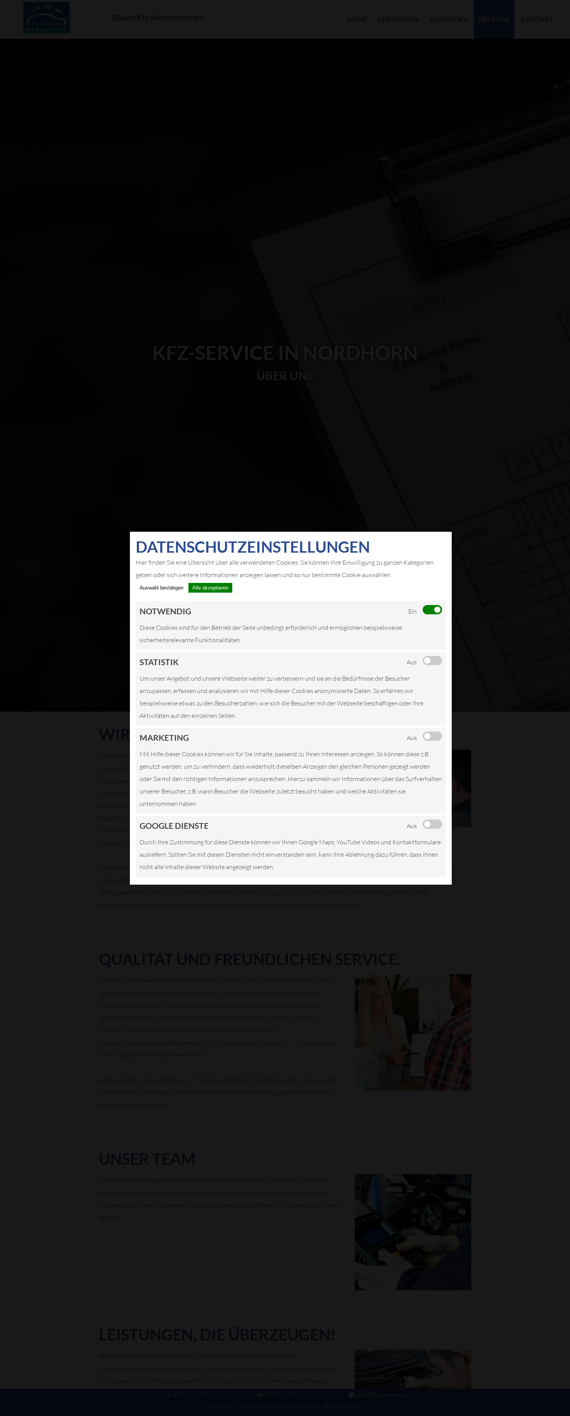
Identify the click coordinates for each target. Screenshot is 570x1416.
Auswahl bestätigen (161, 588)
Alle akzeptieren (210, 588)
